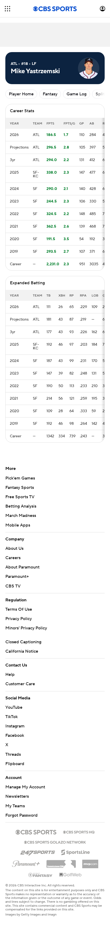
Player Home (21, 94)
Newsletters (17, 796)
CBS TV (13, 586)
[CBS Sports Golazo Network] (55, 841)
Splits (101, 94)
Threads (13, 754)
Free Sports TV (19, 497)
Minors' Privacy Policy (26, 628)
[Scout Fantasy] (40, 874)
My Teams (15, 806)
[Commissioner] (61, 862)
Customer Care (20, 684)
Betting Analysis (20, 506)
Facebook (14, 735)
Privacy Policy (18, 618)
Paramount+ (17, 576)
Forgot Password (21, 815)
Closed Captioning (23, 642)
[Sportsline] (75, 851)
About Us (14, 548)
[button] (7, 8)
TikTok (11, 716)
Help (10, 674)
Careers (13, 557)
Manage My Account (25, 787)
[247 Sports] (37, 851)
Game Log (76, 94)
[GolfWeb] (70, 875)
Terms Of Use (18, 609)
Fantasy (50, 94)
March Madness (20, 515)
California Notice (21, 651)
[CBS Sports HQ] (79, 831)
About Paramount (22, 567)
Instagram (15, 726)
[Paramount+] (26, 862)
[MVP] (90, 861)
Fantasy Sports (19, 487)
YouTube (13, 707)
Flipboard (14, 763)
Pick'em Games (20, 478)
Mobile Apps (17, 525)
